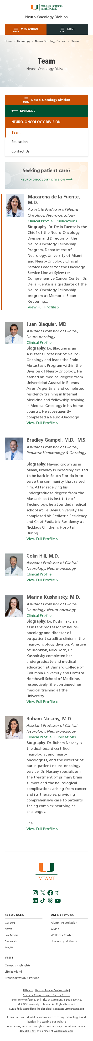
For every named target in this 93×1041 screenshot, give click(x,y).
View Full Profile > (43, 307)
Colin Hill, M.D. (42, 556)
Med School (26, 30)
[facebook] (50, 895)
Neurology (23, 41)
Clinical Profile (40, 221)
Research (11, 941)
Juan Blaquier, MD (46, 324)
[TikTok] (43, 902)
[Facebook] (36, 895)
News (8, 929)
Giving (55, 929)
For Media (12, 935)
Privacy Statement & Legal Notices (62, 1000)
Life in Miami (13, 971)
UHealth (28, 990)
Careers (10, 922)
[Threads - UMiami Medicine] (50, 902)
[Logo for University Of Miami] (46, 872)
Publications (66, 221)
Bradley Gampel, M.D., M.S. (56, 440)
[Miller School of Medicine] (46, 7)
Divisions (27, 111)
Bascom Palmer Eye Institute (51, 990)
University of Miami (64, 941)
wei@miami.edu (63, 1031)
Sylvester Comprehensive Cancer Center (46, 995)
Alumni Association (64, 922)
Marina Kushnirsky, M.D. (53, 597)
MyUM (9, 947)
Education (19, 142)
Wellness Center (62, 935)
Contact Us (20, 151)
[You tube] (57, 902)
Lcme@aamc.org (74, 1009)
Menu (67, 30)
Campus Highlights (18, 965)
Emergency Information (25, 1000)
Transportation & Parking (22, 978)
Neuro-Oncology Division (46, 17)
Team (16, 133)
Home (8, 41)
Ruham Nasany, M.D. (49, 719)
